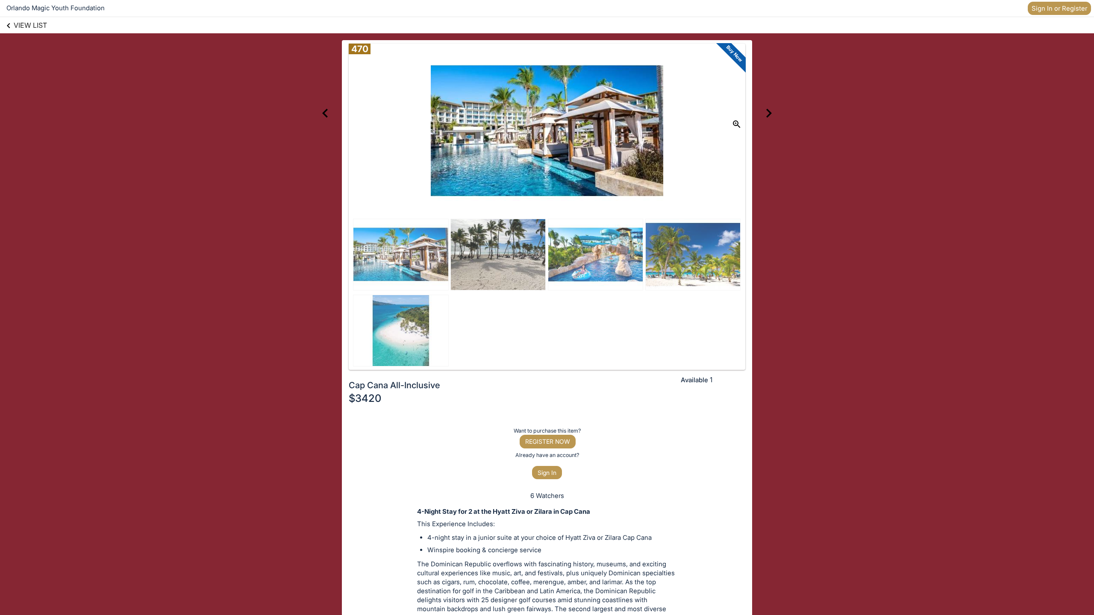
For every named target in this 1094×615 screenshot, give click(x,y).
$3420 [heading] (365, 398)
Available (694, 380)
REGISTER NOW (547, 441)
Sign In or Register (1059, 8)
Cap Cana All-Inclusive (394, 385)
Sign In (547, 472)
